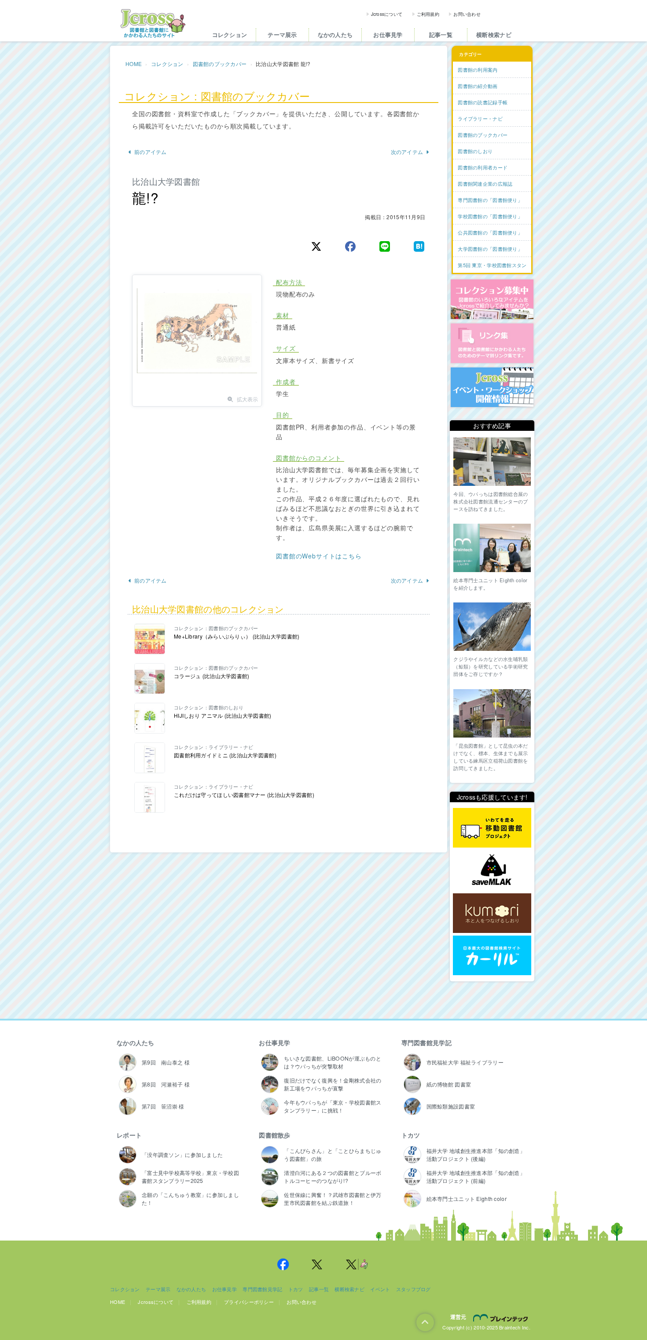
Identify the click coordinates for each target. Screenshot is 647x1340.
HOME (133, 63)
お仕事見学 (387, 34)
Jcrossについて (387, 14)
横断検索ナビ (493, 34)
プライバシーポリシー (249, 1301)
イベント (380, 1288)
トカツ (410, 1135)
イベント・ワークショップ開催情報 (492, 387)
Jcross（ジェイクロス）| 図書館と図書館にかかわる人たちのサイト (153, 23)
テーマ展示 (282, 34)
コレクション (229, 34)
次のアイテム (407, 151)
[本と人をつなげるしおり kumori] (492, 913)
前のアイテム (150, 151)
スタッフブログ (413, 1288)
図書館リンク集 (492, 343)
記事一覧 (440, 34)
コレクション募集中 (492, 299)
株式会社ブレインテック (501, 1317)
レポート (129, 1135)
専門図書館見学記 (426, 1042)
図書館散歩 (274, 1135)
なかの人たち (335, 34)
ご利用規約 (428, 14)
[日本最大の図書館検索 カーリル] (492, 956)
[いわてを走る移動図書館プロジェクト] (492, 828)
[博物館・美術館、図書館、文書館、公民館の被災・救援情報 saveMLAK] (492, 871)
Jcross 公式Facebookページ (283, 1264)
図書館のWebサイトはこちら (319, 555)
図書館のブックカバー (220, 63)
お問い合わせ (467, 14)
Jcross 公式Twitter (317, 1264)
